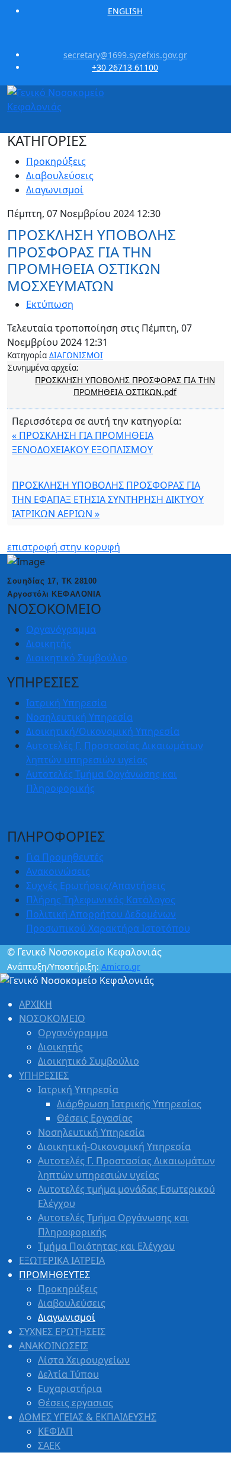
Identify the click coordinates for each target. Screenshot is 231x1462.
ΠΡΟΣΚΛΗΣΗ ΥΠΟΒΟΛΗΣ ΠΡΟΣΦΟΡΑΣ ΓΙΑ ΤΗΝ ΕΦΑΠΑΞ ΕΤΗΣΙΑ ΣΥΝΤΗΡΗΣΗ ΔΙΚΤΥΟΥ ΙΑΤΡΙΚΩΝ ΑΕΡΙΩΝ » (108, 499)
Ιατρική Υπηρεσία (66, 702)
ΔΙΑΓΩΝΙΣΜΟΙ (76, 355)
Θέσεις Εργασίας (95, 1118)
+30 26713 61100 (125, 67)
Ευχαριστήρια (70, 1388)
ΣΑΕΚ (49, 1445)
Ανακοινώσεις (58, 871)
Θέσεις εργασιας (75, 1402)
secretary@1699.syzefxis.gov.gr (125, 54)
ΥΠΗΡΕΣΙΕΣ (44, 1075)
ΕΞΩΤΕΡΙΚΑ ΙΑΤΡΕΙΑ (62, 1260)
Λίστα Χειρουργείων (84, 1360)
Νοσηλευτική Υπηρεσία (79, 717)
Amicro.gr (120, 966)
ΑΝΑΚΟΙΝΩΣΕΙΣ (53, 1345)
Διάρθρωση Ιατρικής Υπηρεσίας (129, 1103)
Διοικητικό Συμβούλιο (76, 657)
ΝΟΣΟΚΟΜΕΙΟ (52, 1018)
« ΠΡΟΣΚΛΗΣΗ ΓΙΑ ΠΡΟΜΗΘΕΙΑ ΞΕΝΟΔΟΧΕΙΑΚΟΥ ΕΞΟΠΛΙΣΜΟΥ (82, 442)
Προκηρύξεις (56, 161)
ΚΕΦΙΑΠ (55, 1431)
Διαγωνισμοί (55, 189)
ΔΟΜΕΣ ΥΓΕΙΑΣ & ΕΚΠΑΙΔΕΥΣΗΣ (87, 1416)
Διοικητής (48, 643)
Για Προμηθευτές (65, 857)
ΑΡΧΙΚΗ (35, 1004)
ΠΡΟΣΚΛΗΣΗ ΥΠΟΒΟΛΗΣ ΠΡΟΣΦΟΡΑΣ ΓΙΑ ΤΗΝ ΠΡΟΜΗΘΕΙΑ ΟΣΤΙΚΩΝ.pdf (125, 385)
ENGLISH (125, 11)
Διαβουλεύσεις (60, 175)
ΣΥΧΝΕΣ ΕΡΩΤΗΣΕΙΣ (62, 1331)
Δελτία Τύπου (68, 1374)
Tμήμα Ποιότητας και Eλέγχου (106, 1246)
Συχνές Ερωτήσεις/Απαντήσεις (95, 885)
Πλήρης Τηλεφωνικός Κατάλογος (100, 899)
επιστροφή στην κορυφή (63, 546)
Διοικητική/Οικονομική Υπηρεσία (102, 731)
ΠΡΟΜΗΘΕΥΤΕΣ (54, 1274)
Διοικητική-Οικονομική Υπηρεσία (114, 1146)
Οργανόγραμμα (61, 629)
